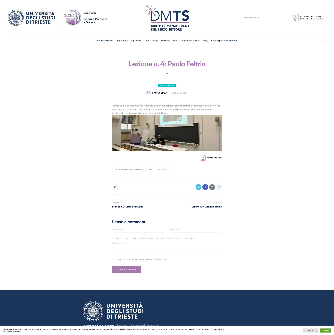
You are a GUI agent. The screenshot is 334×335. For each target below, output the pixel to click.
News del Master (167, 85)
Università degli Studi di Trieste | (99, 325)
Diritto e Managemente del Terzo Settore (129, 169)
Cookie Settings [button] (311, 330)
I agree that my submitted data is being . (142, 259)
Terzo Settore (162, 169)
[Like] (115, 187)
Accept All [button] (325, 330)
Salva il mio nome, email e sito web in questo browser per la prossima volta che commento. (155, 238)
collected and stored (159, 259)
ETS (150, 169)
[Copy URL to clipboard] (219, 187)
